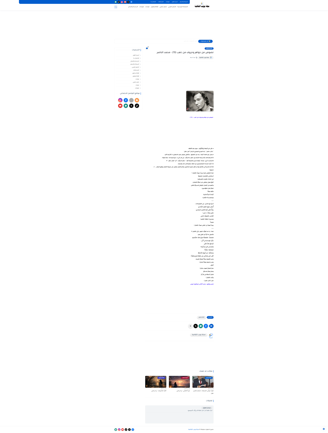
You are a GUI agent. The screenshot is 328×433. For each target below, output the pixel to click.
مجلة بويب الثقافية (204, 57)
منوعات (168, 1)
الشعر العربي (172, 7)
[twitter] (128, 2)
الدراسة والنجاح (133, 7)
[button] (206, 326)
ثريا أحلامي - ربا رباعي (183, 391)
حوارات (147, 7)
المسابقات (161, 1)
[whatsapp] (115, 2)
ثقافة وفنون (154, 7)
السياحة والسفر (184, 1)
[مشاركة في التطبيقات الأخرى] (190, 326)
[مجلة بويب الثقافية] (202, 5)
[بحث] (115, 7)
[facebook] (131, 2)
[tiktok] (119, 2)
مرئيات (137, 85)
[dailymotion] (131, 100)
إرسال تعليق (206, 408)
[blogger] (137, 100)
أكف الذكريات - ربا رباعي (190, 41)
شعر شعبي (163, 7)
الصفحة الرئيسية (182, 7)
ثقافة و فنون (135, 73)
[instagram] (122, 2)
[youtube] (125, 2)
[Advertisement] (164, 26)
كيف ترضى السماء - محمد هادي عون (203, 392)
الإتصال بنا (153, 1)
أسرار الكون (175, 1)
